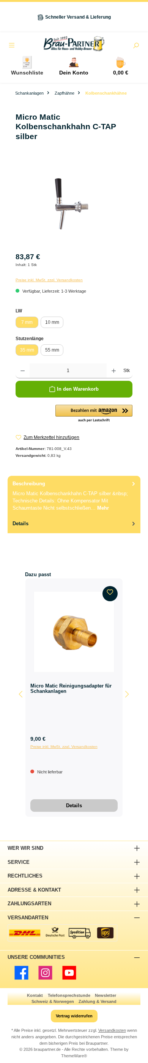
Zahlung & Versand (98, 1001)
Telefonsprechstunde (69, 995)
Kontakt (35, 995)
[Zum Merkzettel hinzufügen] (110, 593)
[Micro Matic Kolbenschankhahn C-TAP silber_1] (74, 204)
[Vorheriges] (21, 694)
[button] (93, 414)
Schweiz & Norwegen (52, 1001)
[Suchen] (136, 46)
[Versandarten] (62, 932)
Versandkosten (112, 1030)
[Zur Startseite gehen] (74, 43)
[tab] (74, 496)
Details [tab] (20, 523)
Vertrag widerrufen (74, 1016)
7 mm (27, 322)
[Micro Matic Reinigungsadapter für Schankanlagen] (74, 631)
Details (74, 805)
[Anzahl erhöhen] (114, 371)
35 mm (27, 350)
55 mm (52, 350)
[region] (74, 204)
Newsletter (105, 995)
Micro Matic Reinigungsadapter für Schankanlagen (71, 688)
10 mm (52, 322)
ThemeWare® (74, 1055)
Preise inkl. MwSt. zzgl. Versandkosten (49, 280)
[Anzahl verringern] (23, 371)
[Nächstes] (126, 694)
